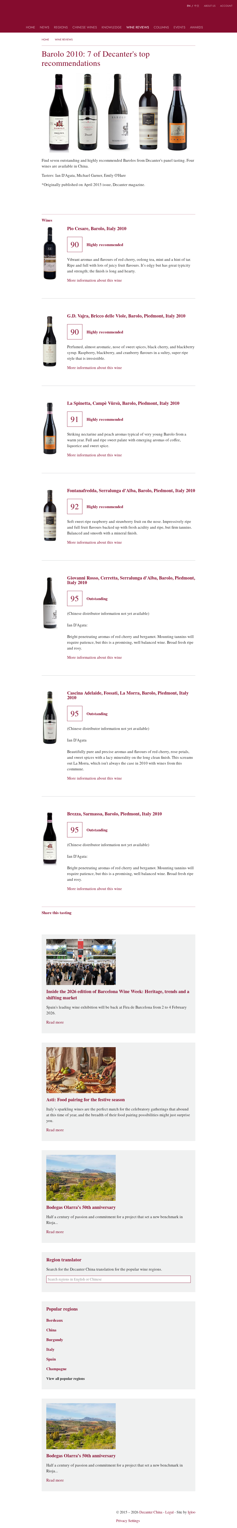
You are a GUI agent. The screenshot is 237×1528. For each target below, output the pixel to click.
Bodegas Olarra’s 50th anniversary (81, 1207)
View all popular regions (65, 1379)
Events (179, 28)
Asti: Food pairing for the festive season (85, 1100)
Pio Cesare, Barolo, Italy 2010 (96, 229)
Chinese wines (84, 28)
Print (104, 921)
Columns (161, 28)
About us (209, 6)
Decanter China (118, 15)
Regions (61, 28)
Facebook (97, 921)
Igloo (191, 1512)
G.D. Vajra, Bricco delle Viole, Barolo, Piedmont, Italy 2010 (126, 316)
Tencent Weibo (61, 921)
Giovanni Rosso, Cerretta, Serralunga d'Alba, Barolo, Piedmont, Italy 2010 (131, 580)
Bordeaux (54, 1320)
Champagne (56, 1368)
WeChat (16, 7)
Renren (80, 921)
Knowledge (112, 28)
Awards (196, 28)
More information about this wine (94, 280)
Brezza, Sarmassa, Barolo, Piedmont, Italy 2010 (114, 814)
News (44, 28)
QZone (71, 921)
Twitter (24, 7)
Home (30, 28)
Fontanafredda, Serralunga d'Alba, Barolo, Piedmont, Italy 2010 (131, 491)
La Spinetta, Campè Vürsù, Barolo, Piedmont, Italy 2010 (123, 403)
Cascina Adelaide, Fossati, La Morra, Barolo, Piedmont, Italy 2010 (128, 695)
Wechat (53, 921)
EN (188, 6)
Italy (50, 1349)
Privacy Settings (128, 1520)
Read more (55, 1022)
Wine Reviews (137, 28)
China (51, 1330)
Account (226, 6)
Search (209, 29)
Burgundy (54, 1339)
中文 (196, 6)
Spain (51, 1359)
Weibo (7, 7)
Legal (169, 1512)
